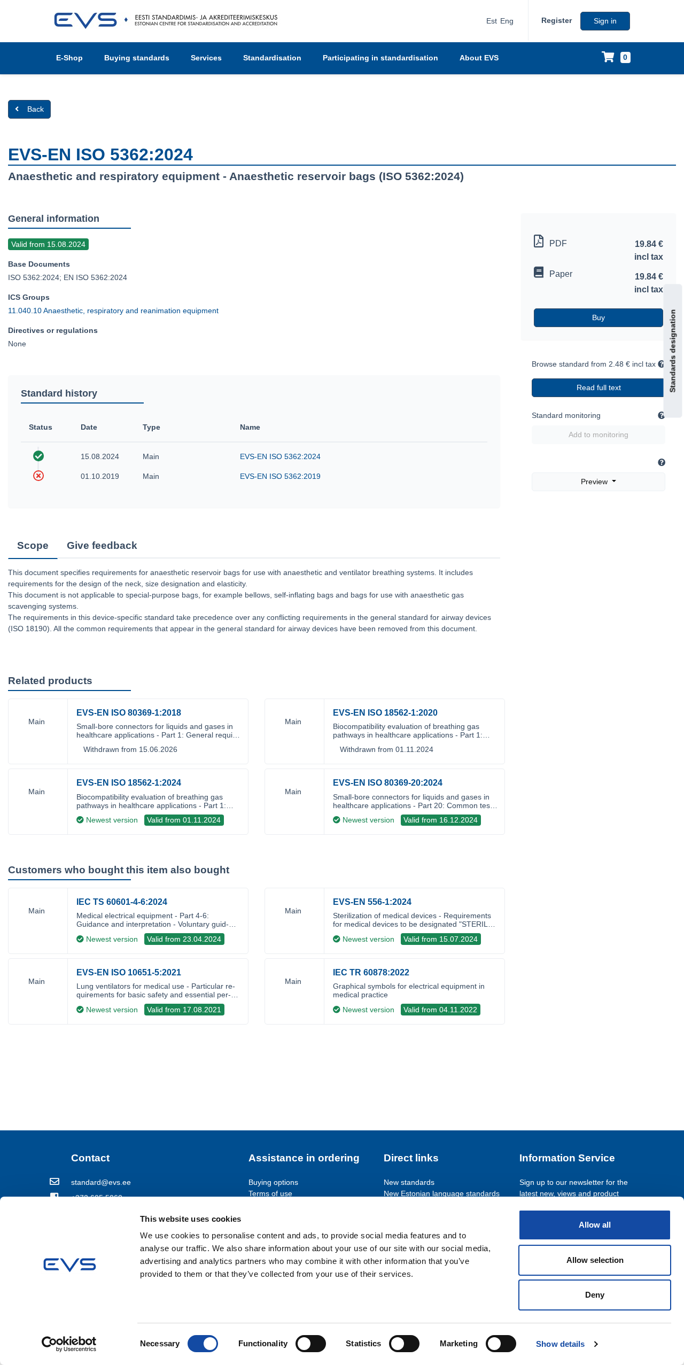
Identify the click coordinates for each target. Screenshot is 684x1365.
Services (206, 57)
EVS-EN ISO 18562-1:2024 (128, 782)
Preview (595, 481)
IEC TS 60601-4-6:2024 (121, 901)
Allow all (595, 1224)
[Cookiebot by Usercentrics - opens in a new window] (69, 1344)
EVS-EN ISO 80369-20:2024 (387, 782)
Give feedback (102, 545)
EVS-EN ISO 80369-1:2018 (128, 712)
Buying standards (136, 57)
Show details (560, 1343)
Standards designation (673, 350)
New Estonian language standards (442, 1193)
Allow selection (595, 1260)
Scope (33, 545)
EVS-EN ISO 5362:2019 (280, 476)
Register (556, 20)
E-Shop (69, 57)
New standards (409, 1182)
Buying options (273, 1182)
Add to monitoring (598, 434)
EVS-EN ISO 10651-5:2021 (128, 972)
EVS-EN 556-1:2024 (372, 901)
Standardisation (272, 57)
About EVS (479, 57)
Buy (598, 317)
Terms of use (270, 1193)
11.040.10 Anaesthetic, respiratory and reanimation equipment (113, 310)
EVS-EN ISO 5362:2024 (280, 456)
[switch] (311, 1343)
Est (491, 21)
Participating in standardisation (380, 57)
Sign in (605, 21)
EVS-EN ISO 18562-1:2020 (385, 712)
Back (35, 109)
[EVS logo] (169, 21)
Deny (594, 1294)
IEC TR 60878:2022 (371, 972)
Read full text (599, 387)
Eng (507, 21)
